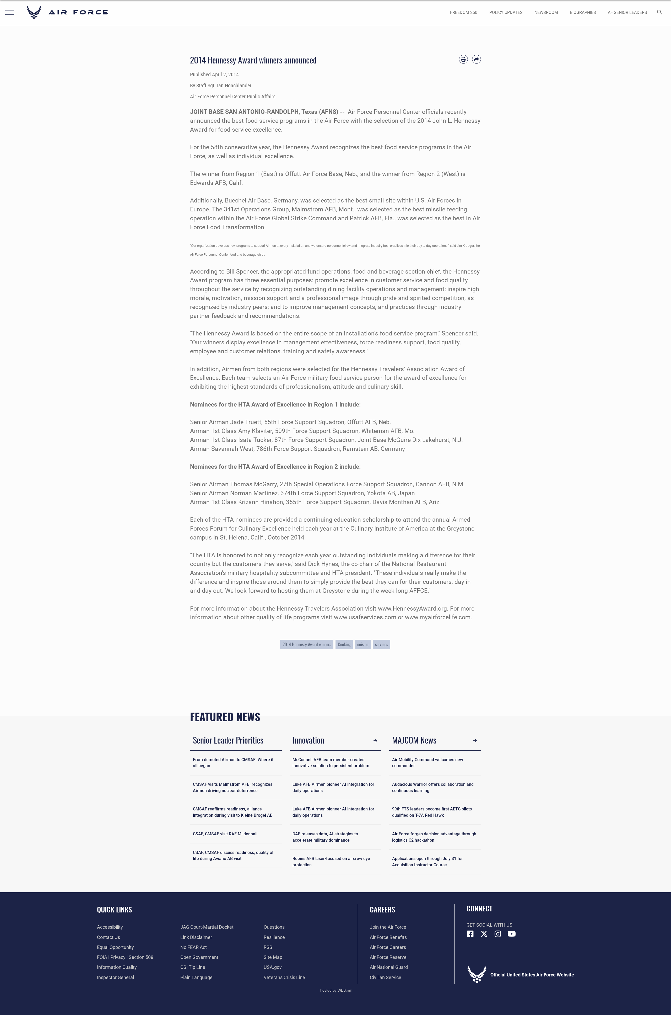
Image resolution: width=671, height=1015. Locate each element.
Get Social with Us (489, 925)
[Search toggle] (659, 12)
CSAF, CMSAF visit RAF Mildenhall (225, 833)
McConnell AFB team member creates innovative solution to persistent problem (331, 762)
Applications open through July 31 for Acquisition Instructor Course (427, 861)
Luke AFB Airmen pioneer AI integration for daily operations (333, 787)
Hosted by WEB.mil (335, 990)
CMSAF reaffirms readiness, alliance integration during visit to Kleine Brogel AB (233, 812)
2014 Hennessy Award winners (307, 644)
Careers (382, 909)
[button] (8, 12)
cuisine (362, 644)
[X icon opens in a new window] (484, 934)
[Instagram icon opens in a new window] (498, 934)
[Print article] (463, 59)
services (381, 644)
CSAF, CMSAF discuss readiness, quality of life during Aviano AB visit (233, 855)
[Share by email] (476, 59)
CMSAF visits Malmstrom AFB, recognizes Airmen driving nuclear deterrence (232, 787)
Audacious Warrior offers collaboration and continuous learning (433, 787)
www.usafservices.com (365, 617)
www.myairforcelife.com (437, 617)
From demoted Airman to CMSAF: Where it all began (233, 762)
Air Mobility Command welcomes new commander (427, 762)
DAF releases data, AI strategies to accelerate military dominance (325, 837)
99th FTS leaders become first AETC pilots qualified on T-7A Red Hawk (432, 812)
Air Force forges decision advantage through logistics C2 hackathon (434, 837)
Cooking (344, 644)
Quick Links (114, 909)
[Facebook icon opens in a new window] (470, 934)
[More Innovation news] (375, 741)
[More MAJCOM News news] (475, 741)
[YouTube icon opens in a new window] (512, 934)
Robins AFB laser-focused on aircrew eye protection (331, 861)
